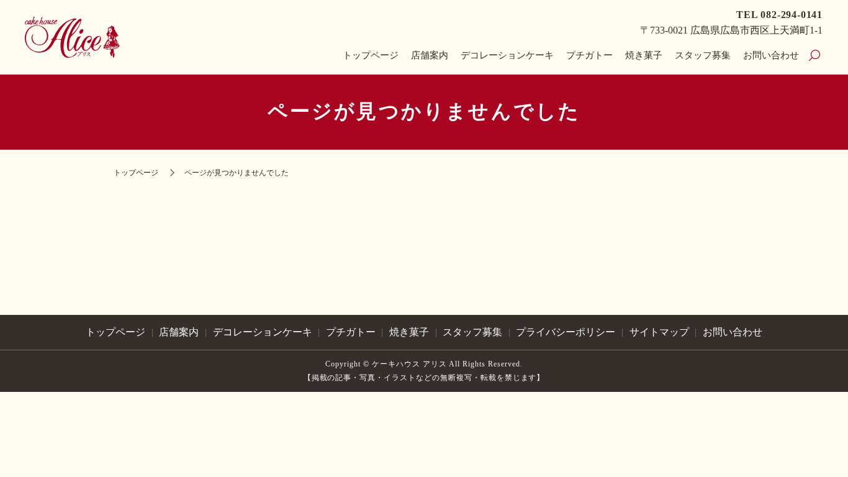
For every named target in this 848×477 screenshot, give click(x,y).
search (814, 56)
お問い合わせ (771, 55)
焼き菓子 (643, 55)
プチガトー (589, 55)
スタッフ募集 (703, 55)
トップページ (371, 55)
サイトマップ (659, 332)
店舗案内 (429, 55)
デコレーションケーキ (507, 55)
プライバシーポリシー (565, 332)
